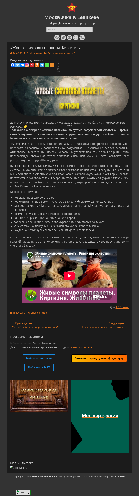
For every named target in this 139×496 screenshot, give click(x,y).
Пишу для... (19, 312)
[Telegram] (42, 65)
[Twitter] (17, 65)
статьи (43, 312)
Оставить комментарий (61, 53)
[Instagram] (27, 65)
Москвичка (35, 53)
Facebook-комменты (44, 343)
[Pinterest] (32, 65)
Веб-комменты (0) (20, 343)
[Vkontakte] (22, 65)
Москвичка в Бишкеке (71, 17)
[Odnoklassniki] (37, 65)
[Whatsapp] (47, 65)
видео (34, 312)
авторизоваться (81, 347)
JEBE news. (122, 307)
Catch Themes (117, 476)
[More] (52, 65)
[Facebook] (13, 65)
